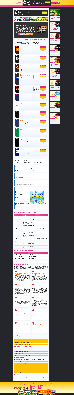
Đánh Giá (44, 12)
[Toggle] (46, 340)
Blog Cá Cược (37, 6)
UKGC (44, 277)
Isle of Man (41, 277)
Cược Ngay (44, 11)
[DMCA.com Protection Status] (48, 389)
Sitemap (31, 390)
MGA (38, 277)
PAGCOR (36, 277)
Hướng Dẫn (27, 6)
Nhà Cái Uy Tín (16, 6)
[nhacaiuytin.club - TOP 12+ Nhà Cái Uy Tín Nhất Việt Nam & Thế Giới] (17, 3)
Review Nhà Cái (22, 6)
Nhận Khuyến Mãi (29, 34)
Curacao (33, 277)
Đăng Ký (47, 1)
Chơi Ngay (21, 34)
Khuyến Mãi (31, 6)
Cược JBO (47, 2)
